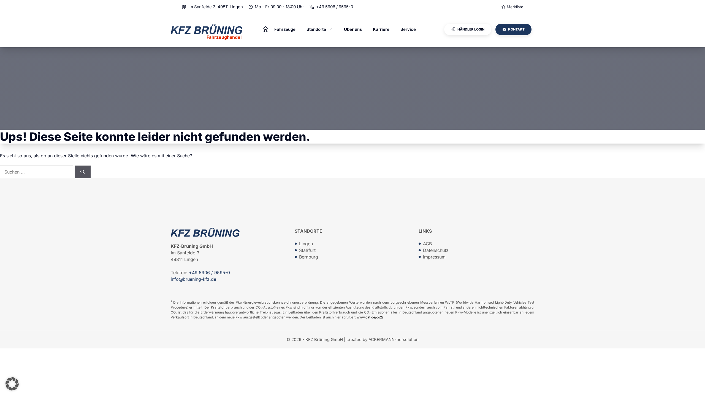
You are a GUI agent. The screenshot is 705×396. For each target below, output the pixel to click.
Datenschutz (436, 250)
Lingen (306, 243)
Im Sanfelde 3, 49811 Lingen (215, 6)
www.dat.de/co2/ (370, 317)
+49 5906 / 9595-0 (334, 6)
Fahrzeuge (284, 29)
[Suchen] (83, 172)
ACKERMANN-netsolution (393, 339)
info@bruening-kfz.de (193, 279)
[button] (12, 384)
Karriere (381, 29)
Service (408, 29)
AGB (427, 243)
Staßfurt (307, 250)
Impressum (434, 257)
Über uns (353, 29)
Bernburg (308, 257)
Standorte (316, 29)
